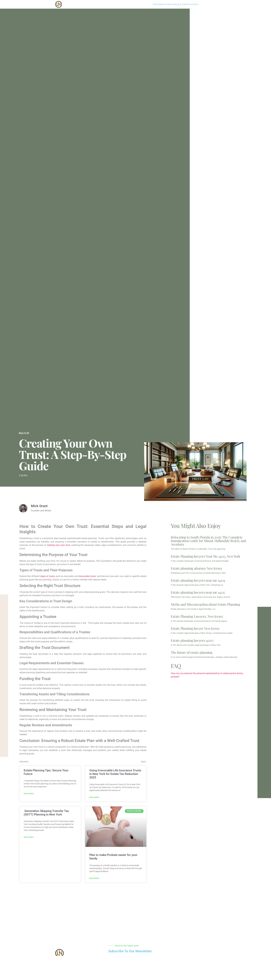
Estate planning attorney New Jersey (196, 568)
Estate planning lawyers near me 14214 (198, 580)
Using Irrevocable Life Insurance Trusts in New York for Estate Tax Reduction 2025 (115, 774)
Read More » (29, 794)
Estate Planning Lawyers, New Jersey (197, 616)
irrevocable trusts (87, 576)
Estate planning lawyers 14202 (192, 640)
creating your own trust (58, 545)
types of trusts (47, 576)
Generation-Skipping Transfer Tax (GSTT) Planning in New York (46, 812)
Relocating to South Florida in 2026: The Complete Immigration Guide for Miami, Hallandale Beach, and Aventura (208, 540)
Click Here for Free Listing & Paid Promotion (176, 4)
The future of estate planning (191, 652)
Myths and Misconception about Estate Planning (205, 604)
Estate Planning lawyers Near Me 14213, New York (205, 556)
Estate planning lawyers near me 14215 (198, 592)
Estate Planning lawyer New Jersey (195, 628)
